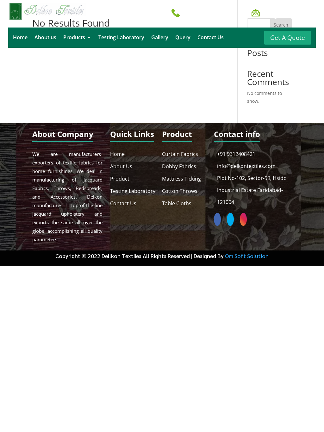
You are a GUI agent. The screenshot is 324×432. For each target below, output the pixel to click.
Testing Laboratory (121, 38)
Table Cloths (176, 203)
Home (20, 38)
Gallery (159, 38)
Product (119, 178)
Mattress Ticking (181, 178)
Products (74, 38)
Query (182, 38)
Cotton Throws (179, 191)
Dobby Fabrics (179, 166)
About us (45, 38)
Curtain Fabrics (180, 154)
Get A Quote (287, 38)
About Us (121, 166)
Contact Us (210, 38)
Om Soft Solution (247, 255)
